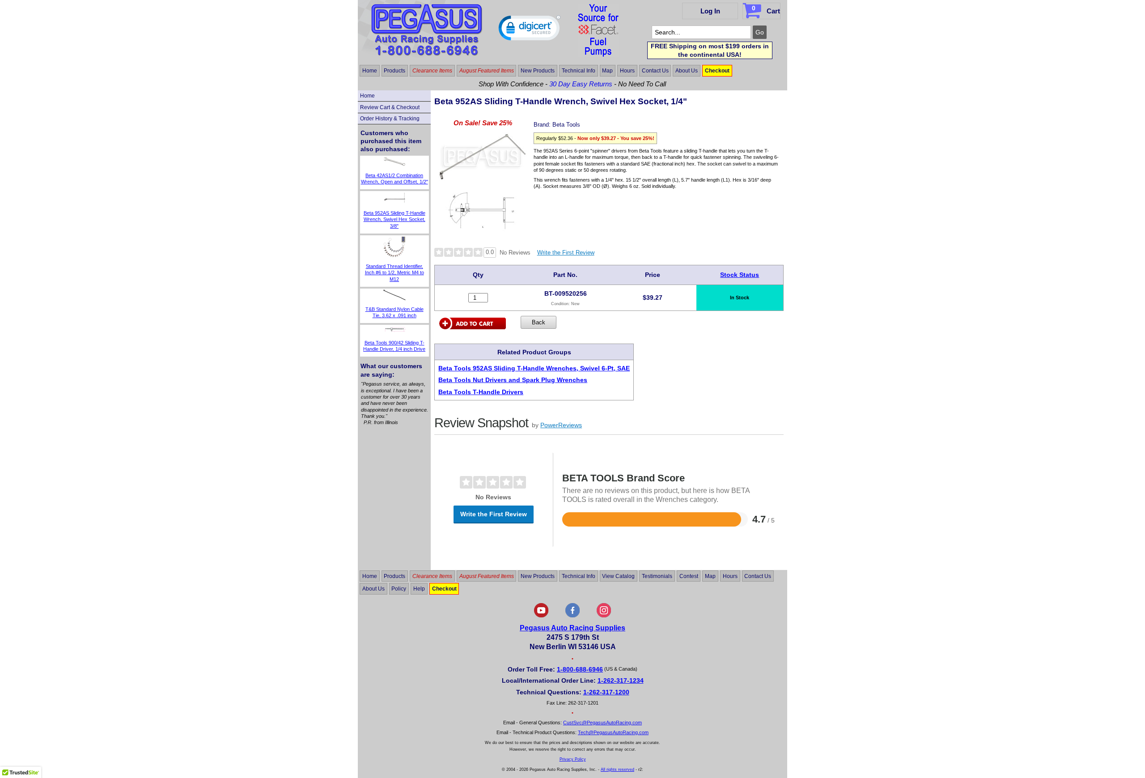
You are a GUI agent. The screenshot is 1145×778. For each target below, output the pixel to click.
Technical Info (578, 71)
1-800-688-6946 (580, 669)
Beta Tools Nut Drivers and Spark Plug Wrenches (512, 379)
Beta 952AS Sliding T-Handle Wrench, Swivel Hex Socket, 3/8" (394, 219)
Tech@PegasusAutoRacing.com (613, 732)
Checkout (717, 71)
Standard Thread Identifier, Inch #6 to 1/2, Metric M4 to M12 (394, 273)
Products (394, 71)
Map (607, 71)
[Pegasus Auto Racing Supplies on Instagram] (604, 615)
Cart (766, 9)
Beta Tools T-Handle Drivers (480, 391)
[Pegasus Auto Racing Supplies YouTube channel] (541, 615)
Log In (710, 11)
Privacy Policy (573, 759)
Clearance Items (432, 71)
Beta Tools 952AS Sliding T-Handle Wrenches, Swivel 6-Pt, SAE (534, 368)
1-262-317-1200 (606, 692)
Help (419, 589)
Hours (627, 71)
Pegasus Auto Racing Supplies (572, 628)
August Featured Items (486, 71)
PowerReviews (561, 425)
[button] (529, 30)
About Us (686, 71)
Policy (398, 589)
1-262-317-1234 (621, 680)
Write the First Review (565, 252)
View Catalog (618, 576)
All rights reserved (617, 769)
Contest (688, 576)
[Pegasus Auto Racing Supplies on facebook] (572, 615)
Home (369, 71)
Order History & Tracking (390, 118)
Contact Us (655, 71)
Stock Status (739, 274)
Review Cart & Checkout (390, 107)
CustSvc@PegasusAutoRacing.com (602, 722)
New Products (538, 71)
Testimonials (657, 576)
